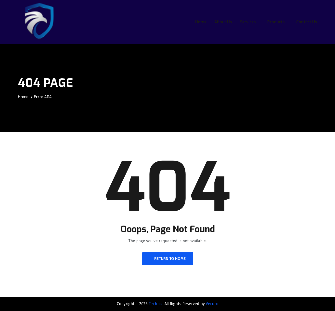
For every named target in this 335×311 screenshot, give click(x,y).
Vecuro (212, 303)
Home (200, 22)
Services (248, 22)
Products (276, 22)
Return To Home (170, 258)
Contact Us (306, 22)
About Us (223, 22)
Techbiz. (156, 303)
